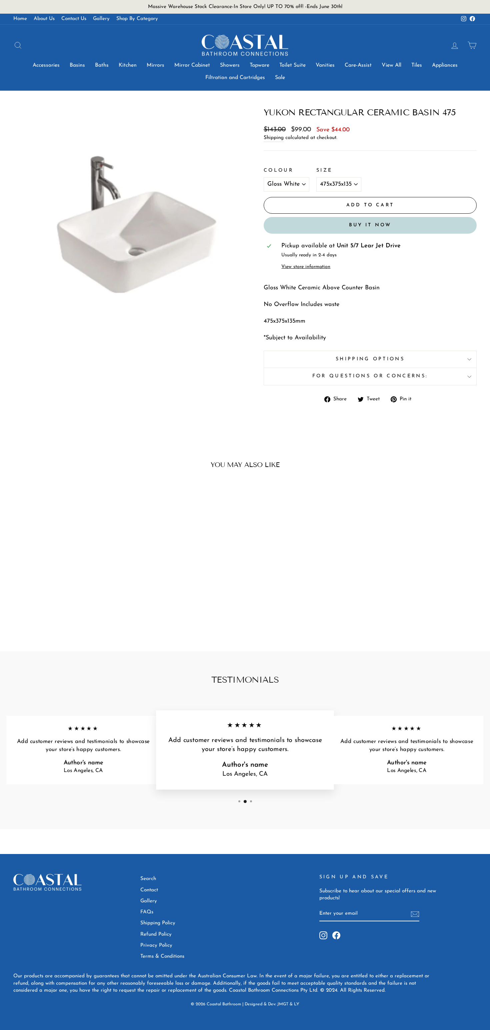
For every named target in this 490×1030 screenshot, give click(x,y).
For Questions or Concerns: (370, 376)
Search (148, 878)
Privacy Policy (156, 945)
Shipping (274, 137)
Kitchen (128, 65)
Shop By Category (137, 18)
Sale (280, 77)
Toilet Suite (292, 65)
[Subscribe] (415, 914)
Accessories (46, 65)
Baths (102, 65)
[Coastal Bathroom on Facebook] (336, 935)
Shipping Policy (157, 923)
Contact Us (73, 18)
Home (20, 18)
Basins (77, 65)
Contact (149, 890)
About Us (44, 18)
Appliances (445, 65)
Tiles (416, 65)
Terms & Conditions (162, 956)
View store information (305, 266)
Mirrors (155, 65)
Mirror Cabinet (192, 65)
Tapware (259, 65)
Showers (230, 65)
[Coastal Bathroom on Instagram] (323, 935)
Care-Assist (358, 65)
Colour (278, 170)
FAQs (146, 912)
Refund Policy (156, 934)
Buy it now (370, 225)
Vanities (325, 65)
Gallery (101, 18)
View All (391, 65)
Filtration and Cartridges (235, 77)
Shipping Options (370, 359)
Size (324, 170)
